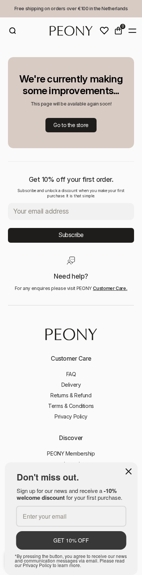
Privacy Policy (71, 416)
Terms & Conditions (71, 406)
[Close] (128, 471)
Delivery (71, 384)
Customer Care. (110, 288)
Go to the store (70, 125)
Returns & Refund (70, 395)
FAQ (71, 374)
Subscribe (71, 235)
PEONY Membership (71, 453)
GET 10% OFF (71, 540)
